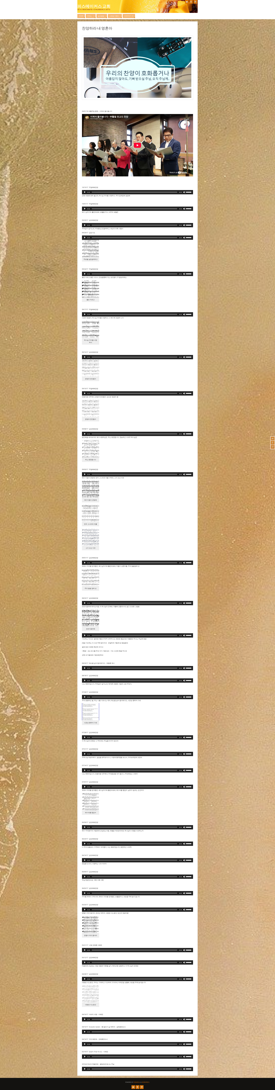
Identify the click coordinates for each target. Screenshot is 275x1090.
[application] (137, 192)
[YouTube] (272, 438)
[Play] (85, 192)
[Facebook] (272, 443)
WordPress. (146, 1082)
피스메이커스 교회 (94, 6)
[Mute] (184, 192)
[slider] (189, 192)
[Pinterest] (272, 447)
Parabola (137, 1082)
